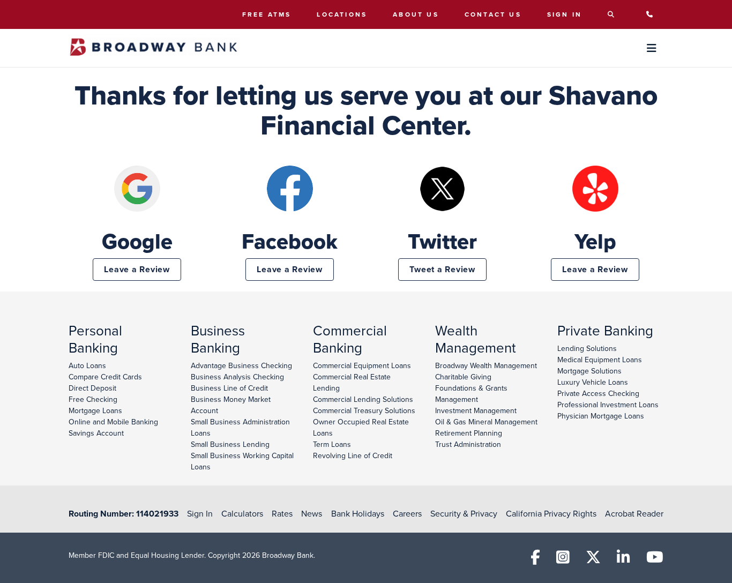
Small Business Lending (230, 444)
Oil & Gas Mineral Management (486, 421)
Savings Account (96, 433)
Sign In (564, 14)
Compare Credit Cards (105, 376)
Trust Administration (468, 444)
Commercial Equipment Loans (362, 365)
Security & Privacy (463, 513)
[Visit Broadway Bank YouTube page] (654, 560)
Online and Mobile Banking (113, 421)
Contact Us (493, 14)
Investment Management (476, 410)
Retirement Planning (468, 433)
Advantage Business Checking (241, 365)
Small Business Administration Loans (240, 427)
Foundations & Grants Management (471, 394)
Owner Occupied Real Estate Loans (361, 427)
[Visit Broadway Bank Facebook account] (535, 560)
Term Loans (332, 444)
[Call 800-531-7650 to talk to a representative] (652, 14)
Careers (407, 513)
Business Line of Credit (229, 388)
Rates (282, 513)
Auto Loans (87, 365)
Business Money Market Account (231, 405)
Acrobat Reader (634, 513)
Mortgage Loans (95, 410)
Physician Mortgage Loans (600, 415)
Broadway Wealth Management (486, 365)
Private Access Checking (598, 393)
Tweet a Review (442, 269)
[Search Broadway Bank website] (614, 14)
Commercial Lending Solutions (363, 399)
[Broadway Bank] (154, 48)
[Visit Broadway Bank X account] (593, 560)
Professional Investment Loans (608, 404)
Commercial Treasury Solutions (364, 410)
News (311, 513)
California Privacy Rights (551, 513)
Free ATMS (267, 14)
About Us (416, 14)
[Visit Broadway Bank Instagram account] (563, 560)
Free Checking (93, 399)
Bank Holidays (357, 513)
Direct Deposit (92, 388)
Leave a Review (137, 269)
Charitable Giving (463, 376)
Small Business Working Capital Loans (242, 461)
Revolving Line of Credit (352, 455)
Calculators (242, 513)
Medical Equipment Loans (599, 359)
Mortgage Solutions (589, 370)
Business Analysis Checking (237, 376)
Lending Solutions (587, 348)
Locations (342, 14)
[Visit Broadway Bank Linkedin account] (623, 560)
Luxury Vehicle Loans (592, 382)
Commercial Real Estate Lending (352, 382)
